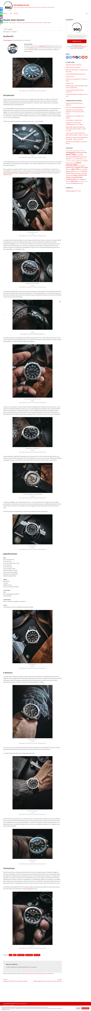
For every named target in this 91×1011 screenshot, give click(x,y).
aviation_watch (69, 133)
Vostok (80, 183)
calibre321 (13, 22)
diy (77, 154)
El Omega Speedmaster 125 (78, 107)
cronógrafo (72, 152)
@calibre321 (42, 46)
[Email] (1, 22)
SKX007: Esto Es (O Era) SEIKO (73, 67)
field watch (83, 157)
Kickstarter (80, 160)
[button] (7, 13)
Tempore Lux (84, 181)
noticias (70, 167)
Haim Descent (7, 40)
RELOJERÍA (44, 22)
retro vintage (81, 179)
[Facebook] (1, 8)
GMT (79, 158)
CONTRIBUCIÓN (26, 22)
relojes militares (80, 175)
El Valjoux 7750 (69, 83)
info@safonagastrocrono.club (73, 191)
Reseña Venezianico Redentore (73, 65)
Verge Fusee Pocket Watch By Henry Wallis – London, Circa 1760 (76, 128)
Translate (14, 31)
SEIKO (74, 181)
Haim (15, 955)
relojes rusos (72, 177)
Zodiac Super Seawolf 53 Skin (10, 173)
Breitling (71, 150)
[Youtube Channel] (83, 57)
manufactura (72, 163)
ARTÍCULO (19, 22)
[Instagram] (1, 16)
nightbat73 (68, 122)
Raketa (81, 169)
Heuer (74, 160)
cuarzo (83, 152)
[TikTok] (76, 57)
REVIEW (49, 22)
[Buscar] (86, 13)
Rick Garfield (69, 120)
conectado (19, 967)
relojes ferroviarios (78, 173)
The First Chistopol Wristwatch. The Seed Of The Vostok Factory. (75, 111)
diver (10, 955)
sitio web (29, 888)
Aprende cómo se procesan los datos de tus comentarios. (39, 973)
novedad (78, 167)
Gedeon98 (68, 103)
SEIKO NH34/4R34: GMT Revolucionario (75, 74)
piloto (75, 169)
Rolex (68, 181)
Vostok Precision (70, 76)
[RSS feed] (86, 57)
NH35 (83, 165)
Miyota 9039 (37, 955)
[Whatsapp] (1, 14)
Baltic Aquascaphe (24, 173)
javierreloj (68, 137)
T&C (11, 13)
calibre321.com (33, 47)
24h (67, 150)
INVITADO (39, 22)
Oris (69, 169)
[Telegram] (1, 19)
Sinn (79, 181)
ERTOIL (68, 107)
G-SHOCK (74, 158)
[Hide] (0, 24)
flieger (68, 158)
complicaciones (81, 150)
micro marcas (29, 955)
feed (76, 157)
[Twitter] (1, 11)
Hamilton (69, 160)
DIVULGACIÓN (33, 22)
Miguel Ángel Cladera (71, 127)
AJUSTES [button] (78, 1008)
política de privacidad (78, 46)
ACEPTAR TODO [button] (85, 1008)
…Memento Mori (78, 120)
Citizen (75, 150)
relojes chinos (77, 171)
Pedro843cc (69, 110)
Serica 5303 (37, 173)
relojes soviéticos (74, 178)
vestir (68, 183)
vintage (74, 183)
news (79, 165)
